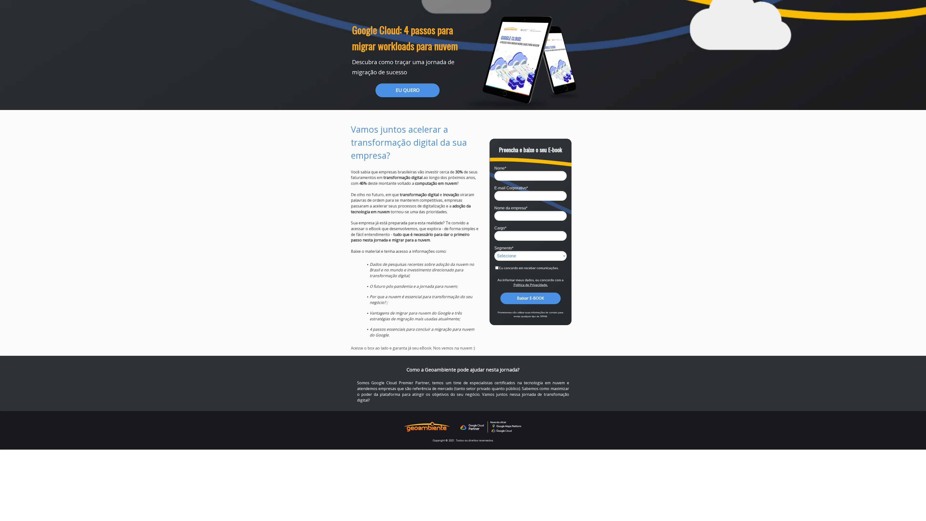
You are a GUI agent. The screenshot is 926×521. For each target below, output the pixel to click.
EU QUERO (408, 90)
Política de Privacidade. (530, 285)
